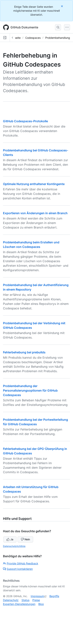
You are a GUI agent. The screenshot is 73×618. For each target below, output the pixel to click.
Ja (11, 539)
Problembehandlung (57, 37)
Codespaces (33, 37)
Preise (36, 600)
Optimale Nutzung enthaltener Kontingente (34, 184)
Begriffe (54, 596)
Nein (27, 539)
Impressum (37, 596)
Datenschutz (11, 600)
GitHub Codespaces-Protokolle (25, 121)
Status (25, 600)
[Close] (62, 6)
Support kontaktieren (20, 568)
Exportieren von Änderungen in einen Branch (35, 213)
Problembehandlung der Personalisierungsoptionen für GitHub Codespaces (30, 390)
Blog (41, 604)
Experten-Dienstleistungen (19, 604)
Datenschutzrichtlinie (14, 546)
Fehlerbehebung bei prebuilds (24, 352)
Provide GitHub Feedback (22, 563)
